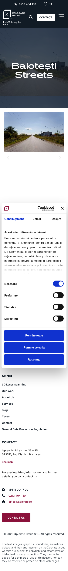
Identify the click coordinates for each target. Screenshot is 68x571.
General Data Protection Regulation (25, 429)
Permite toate (34, 335)
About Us (8, 397)
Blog (5, 410)
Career (6, 416)
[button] (8, 157)
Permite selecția (34, 347)
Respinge (34, 359)
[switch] (58, 295)
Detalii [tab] (36, 218)
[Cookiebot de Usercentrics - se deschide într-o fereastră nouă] (40, 208)
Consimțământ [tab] (14, 218)
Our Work (8, 390)
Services (7, 403)
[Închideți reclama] (62, 208)
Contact (7, 422)
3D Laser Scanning (14, 384)
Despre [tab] (56, 218)
